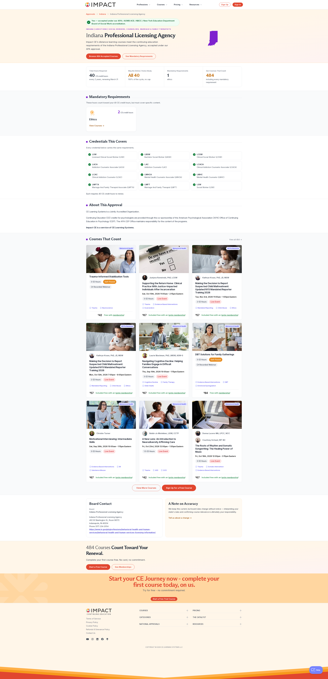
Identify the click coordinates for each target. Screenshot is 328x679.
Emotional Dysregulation (207, 386)
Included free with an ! (167, 315)
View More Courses (146, 488)
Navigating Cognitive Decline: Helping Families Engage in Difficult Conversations (162, 364)
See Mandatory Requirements (139, 56)
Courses (161, 4)
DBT (227, 382)
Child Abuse (222, 308)
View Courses (96, 126)
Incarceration (149, 308)
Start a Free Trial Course (164, 599)
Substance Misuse (99, 470)
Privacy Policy (92, 622)
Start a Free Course (98, 567)
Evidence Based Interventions (166, 304)
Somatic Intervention (216, 467)
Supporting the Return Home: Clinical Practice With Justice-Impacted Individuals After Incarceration (162, 286)
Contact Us (90, 633)
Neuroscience (107, 308)
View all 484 (235, 239)
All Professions (233, 248)
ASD (157, 470)
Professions (142, 4)
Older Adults (149, 386)
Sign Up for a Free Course (179, 488)
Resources (194, 4)
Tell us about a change (180, 518)
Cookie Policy (92, 626)
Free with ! (114, 315)
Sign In (238, 4)
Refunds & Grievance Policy (98, 629)
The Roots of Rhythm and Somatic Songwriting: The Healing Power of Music (214, 448)
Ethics (234, 308)
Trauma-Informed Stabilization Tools (109, 276)
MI (120, 467)
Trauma (94, 308)
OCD (165, 470)
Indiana (102, 14)
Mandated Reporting (205, 308)
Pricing (177, 4)
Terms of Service (93, 619)
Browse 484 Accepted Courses (103, 56)
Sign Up (224, 4)
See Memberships (123, 567)
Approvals (90, 14)
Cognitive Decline (151, 382)
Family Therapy (169, 382)
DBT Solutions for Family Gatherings (214, 354)
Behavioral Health (126, 248)
